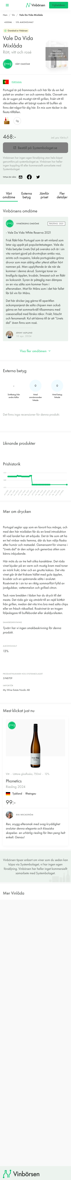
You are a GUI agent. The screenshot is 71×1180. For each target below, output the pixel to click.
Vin (13, 15)
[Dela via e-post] (21, 177)
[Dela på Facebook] (30, 177)
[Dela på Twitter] (38, 177)
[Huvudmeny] (7, 5)
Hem (5, 15)
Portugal (17, 82)
